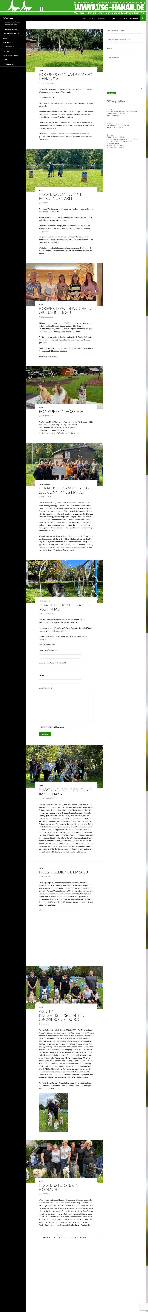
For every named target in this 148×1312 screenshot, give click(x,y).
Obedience (7, 42)
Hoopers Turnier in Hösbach (58, 1187)
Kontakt (112, 18)
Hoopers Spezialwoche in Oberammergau (65, 310)
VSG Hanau (8, 18)
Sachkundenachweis (10, 55)
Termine (92, 18)
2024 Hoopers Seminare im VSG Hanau (65, 607)
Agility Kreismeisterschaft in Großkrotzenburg (61, 1015)
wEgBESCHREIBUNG (115, 157)
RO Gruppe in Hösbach (61, 411)
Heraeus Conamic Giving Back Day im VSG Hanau (64, 490)
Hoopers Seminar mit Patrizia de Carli (60, 196)
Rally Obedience (8, 47)
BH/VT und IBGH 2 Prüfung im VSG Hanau (65, 791)
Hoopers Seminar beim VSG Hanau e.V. (65, 76)
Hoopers (6, 51)
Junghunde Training (10, 29)
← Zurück (45, 1237)
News (84, 18)
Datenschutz (134, 18)
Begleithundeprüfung (11, 34)
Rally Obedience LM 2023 (63, 872)
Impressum (123, 18)
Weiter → (84, 1237)
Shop (5, 60)
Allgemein (101, 18)
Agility (5, 38)
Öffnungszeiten (8, 64)
